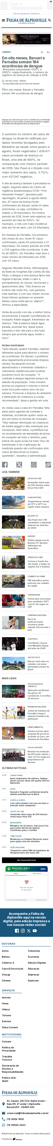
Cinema (6, 980)
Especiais (33, 980)
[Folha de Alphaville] (26, 21)
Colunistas (34, 950)
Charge (6, 974)
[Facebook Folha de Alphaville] (17, 931)
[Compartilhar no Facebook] (5, 464)
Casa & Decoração (12, 968)
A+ (48, 52)
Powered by (7, 1139)
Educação (33, 968)
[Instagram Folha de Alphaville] (23, 931)
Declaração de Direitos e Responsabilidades (12, 1068)
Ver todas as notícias (26, 860)
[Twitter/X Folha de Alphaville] (29, 931)
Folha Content (10, 1027)
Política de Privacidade (9, 1049)
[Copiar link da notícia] (48, 464)
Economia (33, 956)
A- (42, 52)
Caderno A (8, 962)
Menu (3, 20)
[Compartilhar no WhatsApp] (34, 464)
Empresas (33, 974)
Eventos (6, 1021)
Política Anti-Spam (9, 1079)
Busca (49, 20)
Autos (5, 950)
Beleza (6, 956)
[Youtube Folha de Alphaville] (35, 931)
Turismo (6, 1015)
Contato (6, 1041)
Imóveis (6, 997)
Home (5, 1003)
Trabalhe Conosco (7, 1058)
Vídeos (6, 1009)
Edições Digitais (37, 962)
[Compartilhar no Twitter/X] (19, 464)
